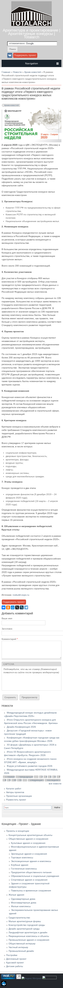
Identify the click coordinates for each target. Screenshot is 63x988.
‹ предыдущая (25, 776)
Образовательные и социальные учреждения (35, 876)
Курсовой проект (15, 962)
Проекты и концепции (17, 831)
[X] (17, 607)
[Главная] (31, 25)
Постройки (11, 955)
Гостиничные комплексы (24, 868)
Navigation (31, 63)
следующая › (37, 780)
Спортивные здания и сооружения (29, 879)
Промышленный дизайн (21, 951)
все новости (55, 783)
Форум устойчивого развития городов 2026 (29, 766)
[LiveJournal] (22, 607)
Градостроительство (19, 917)
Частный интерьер (18, 947)
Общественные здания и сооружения (28, 839)
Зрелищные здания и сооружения (29, 853)
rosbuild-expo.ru (21, 595)
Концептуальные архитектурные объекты (30, 835)
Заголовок (7, 628)
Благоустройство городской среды (27, 925)
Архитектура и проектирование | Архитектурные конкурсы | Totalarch (31, 34)
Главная (6, 72)
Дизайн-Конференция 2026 (21, 727)
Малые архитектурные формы (25, 921)
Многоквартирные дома (23, 902)
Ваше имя (7, 618)
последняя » (54, 780)
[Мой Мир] (13, 607)
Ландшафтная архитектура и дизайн (28, 932)
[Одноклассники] (8, 607)
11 (20, 780)
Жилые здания (16, 894)
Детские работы (14, 966)
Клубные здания (19, 865)
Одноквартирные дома (23, 899)
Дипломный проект (16, 959)
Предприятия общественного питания (31, 872)
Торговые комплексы (22, 857)
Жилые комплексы (21, 906)
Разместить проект (16, 799)
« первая (10, 776)
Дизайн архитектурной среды (24, 928)
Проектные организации (19, 796)
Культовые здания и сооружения (28, 843)
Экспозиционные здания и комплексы (31, 861)
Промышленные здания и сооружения (29, 940)
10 (15, 780)
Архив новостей (32, 72)
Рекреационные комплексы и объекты (29, 936)
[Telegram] (26, 607)
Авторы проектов (15, 792)
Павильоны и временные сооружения (31, 890)
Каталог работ (13, 788)
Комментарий (10, 639)
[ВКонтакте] (3, 607)
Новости (17, 72)
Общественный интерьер (22, 943)
